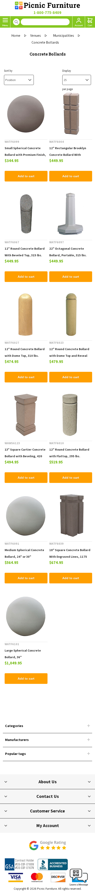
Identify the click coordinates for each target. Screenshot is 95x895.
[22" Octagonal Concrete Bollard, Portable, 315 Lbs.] (70, 214)
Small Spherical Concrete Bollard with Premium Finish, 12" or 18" (25, 154)
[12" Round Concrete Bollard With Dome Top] (26, 314)
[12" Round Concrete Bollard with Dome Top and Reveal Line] (70, 314)
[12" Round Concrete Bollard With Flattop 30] (70, 414)
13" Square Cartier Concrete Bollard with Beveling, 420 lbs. (25, 456)
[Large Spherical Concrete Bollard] (26, 615)
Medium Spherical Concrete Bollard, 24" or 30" (24, 553)
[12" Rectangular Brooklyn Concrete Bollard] (70, 113)
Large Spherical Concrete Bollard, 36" (23, 653)
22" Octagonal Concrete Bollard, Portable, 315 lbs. (68, 252)
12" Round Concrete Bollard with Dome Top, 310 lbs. (25, 352)
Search (16, 22)
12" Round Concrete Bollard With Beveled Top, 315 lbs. (25, 252)
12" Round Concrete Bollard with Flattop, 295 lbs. (69, 453)
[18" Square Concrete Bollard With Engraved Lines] (70, 515)
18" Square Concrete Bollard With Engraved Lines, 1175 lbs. (69, 556)
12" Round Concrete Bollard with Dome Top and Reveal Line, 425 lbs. (69, 355)
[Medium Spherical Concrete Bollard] (26, 515)
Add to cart (26, 176)
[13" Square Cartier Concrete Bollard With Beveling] (26, 414)
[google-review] (47, 848)
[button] (78, 886)
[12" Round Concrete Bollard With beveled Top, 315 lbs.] (26, 214)
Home (15, 35)
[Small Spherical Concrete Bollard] (26, 113)
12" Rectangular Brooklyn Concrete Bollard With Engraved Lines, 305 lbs (67, 154)
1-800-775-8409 (47, 12)
